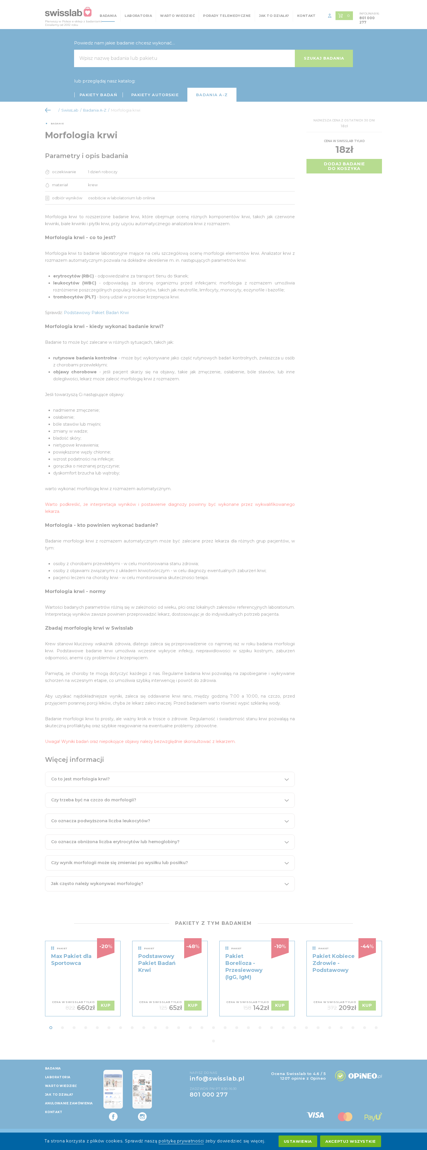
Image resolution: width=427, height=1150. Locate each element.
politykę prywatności (181, 1141)
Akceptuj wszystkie (350, 1141)
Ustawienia (298, 1141)
